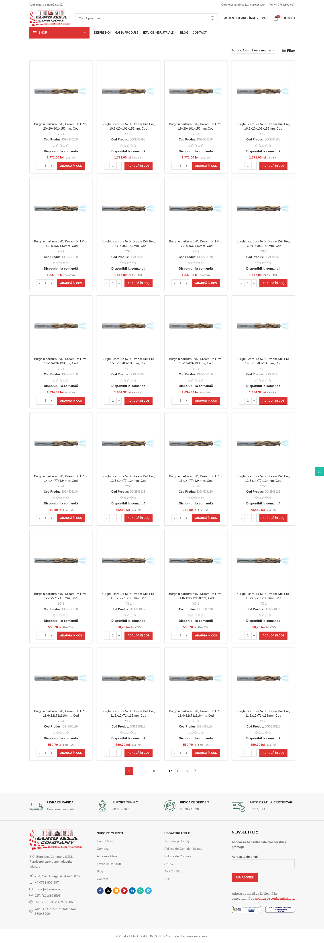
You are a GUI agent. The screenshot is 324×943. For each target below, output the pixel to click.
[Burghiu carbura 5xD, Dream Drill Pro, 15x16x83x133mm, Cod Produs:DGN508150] (196, 327)
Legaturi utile (177, 833)
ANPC (168, 864)
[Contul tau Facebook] (100, 890)
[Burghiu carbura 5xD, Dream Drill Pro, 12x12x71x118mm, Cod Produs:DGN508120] (61, 561)
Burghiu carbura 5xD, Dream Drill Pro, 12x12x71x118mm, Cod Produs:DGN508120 (61, 598)
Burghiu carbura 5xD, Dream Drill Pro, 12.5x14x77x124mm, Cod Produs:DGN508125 (263, 480)
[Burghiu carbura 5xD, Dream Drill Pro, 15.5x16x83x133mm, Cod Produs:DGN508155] (128, 327)
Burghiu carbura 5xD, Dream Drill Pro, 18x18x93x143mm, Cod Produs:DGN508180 (61, 246)
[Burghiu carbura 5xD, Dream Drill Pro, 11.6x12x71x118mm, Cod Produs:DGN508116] (61, 679)
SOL (167, 879)
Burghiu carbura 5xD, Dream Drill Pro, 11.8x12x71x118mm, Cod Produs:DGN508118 (195, 598)
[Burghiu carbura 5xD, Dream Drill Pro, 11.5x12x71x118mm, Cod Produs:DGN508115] (128, 679)
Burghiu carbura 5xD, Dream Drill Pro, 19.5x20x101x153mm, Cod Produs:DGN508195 (128, 128)
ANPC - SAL (172, 871)
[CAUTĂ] (213, 18)
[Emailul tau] (116, 890)
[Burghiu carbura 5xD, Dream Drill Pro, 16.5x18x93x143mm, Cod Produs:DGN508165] (263, 209)
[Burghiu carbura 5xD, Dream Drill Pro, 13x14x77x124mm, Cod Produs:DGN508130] (196, 444)
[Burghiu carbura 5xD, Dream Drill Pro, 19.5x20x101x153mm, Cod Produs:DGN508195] (128, 92)
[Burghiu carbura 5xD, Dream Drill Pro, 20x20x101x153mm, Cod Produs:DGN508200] (61, 92)
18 (178, 771)
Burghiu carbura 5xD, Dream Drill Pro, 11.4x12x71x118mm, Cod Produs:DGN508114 (195, 715)
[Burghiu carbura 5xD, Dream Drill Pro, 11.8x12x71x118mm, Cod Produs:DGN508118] (196, 561)
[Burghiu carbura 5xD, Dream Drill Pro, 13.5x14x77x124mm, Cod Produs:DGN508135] (128, 444)
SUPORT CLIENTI (110, 833)
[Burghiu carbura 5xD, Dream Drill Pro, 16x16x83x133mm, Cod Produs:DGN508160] (61, 327)
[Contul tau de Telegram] (148, 890)
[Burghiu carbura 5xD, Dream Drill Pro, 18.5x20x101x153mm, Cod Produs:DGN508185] (263, 92)
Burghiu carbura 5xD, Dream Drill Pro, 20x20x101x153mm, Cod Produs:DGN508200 (61, 128)
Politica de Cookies (177, 856)
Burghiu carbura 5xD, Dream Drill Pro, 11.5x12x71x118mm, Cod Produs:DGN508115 (128, 715)
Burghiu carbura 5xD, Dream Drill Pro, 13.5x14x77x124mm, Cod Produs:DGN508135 (128, 480)
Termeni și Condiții (177, 841)
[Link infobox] (60, 807)
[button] (71, 166)
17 (170, 771)
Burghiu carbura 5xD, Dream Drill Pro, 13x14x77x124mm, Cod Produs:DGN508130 (195, 480)
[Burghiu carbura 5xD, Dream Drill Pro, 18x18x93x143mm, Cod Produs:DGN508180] (61, 209)
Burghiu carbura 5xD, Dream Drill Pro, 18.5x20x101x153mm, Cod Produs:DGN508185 (263, 128)
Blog (100, 871)
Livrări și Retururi (109, 864)
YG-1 (60, 134)
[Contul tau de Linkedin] (132, 890)
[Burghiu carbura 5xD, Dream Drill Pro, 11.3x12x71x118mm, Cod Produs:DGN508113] (263, 679)
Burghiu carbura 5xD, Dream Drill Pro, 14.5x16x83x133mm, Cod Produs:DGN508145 (263, 363)
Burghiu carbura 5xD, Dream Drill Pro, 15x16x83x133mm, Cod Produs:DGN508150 (195, 363)
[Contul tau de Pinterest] (124, 890)
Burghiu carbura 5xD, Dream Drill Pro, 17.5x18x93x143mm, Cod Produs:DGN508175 (128, 246)
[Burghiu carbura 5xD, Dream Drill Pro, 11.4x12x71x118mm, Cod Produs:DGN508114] (196, 679)
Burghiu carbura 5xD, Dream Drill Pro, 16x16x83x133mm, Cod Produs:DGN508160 (61, 363)
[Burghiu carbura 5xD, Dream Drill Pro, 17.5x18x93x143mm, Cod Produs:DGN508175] (128, 209)
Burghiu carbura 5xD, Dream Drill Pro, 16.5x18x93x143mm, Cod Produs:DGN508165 (263, 246)
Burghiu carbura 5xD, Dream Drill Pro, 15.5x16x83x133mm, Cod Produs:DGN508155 (128, 363)
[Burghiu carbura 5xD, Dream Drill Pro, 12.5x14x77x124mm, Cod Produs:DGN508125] (263, 444)
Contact (102, 879)
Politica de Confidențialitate (183, 848)
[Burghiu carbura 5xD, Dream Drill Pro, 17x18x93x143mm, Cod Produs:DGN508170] (196, 209)
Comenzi (103, 848)
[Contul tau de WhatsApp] (140, 890)
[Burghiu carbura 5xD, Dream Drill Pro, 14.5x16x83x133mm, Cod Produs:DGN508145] (263, 327)
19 (187, 771)
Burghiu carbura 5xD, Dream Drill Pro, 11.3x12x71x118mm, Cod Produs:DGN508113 (263, 715)
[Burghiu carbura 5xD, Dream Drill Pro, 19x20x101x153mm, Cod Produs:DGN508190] (196, 92)
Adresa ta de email (245, 856)
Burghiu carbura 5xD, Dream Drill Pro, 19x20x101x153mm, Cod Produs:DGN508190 (195, 128)
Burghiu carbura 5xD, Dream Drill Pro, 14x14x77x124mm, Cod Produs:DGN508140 (61, 480)
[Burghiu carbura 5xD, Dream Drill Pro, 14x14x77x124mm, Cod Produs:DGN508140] (61, 444)
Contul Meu (105, 841)
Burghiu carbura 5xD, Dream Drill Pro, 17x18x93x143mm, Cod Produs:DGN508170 (195, 246)
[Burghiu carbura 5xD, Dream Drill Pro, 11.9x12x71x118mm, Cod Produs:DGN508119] (128, 561)
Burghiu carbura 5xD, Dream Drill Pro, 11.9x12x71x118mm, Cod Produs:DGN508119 (128, 598)
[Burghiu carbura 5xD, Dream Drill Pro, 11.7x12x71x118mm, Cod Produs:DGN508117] (263, 561)
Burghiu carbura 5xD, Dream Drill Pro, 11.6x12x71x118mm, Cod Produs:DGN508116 (61, 715)
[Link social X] (108, 890)
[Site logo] (50, 18)
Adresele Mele (107, 856)
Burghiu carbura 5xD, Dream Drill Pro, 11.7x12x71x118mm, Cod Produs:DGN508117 (263, 598)
